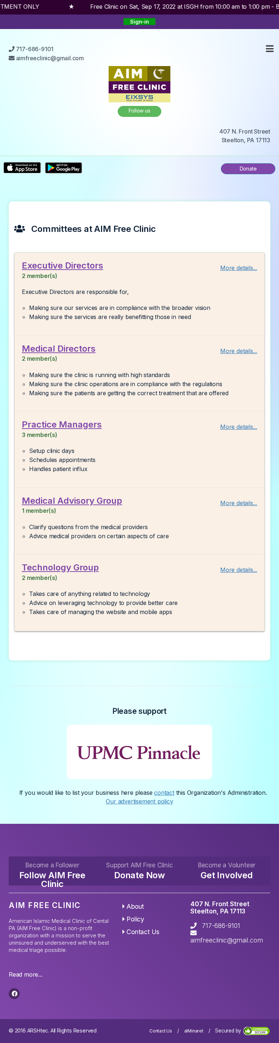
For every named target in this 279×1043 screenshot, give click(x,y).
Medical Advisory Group (72, 500)
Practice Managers (62, 424)
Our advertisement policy (139, 801)
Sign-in (139, 21)
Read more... (26, 974)
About (135, 906)
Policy (135, 919)
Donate (248, 168)
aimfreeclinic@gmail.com (226, 940)
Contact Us (142, 932)
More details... (238, 267)
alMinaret (193, 1031)
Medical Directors (59, 348)
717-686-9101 (221, 925)
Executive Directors (62, 265)
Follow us (139, 110)
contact (164, 792)
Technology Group (60, 567)
